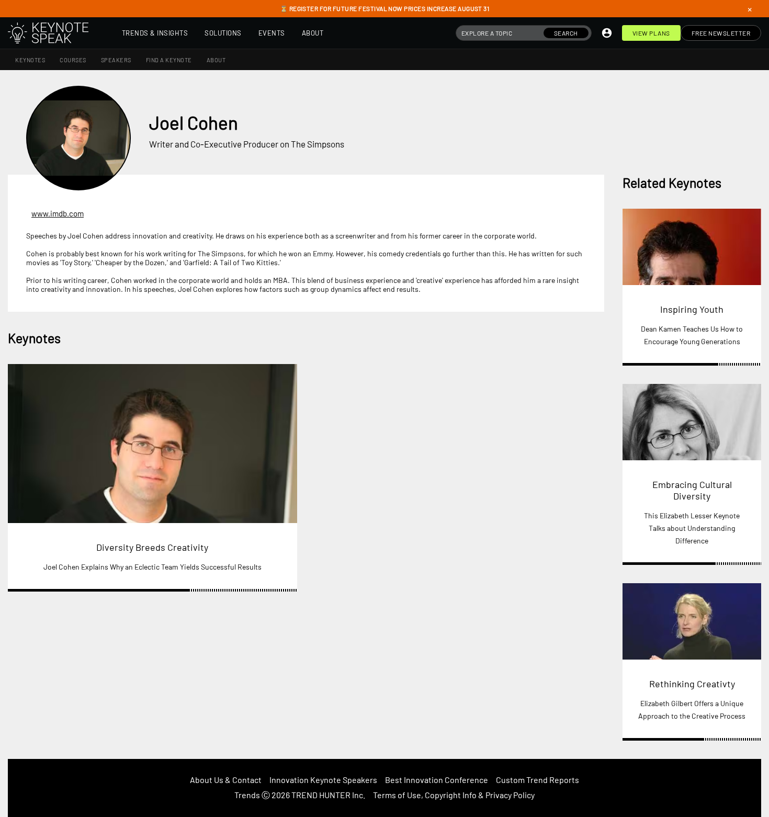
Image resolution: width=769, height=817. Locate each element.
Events (271, 33)
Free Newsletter (721, 33)
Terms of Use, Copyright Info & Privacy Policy (454, 795)
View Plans (651, 33)
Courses (73, 59)
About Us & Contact (226, 780)
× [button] (750, 9)
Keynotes (30, 59)
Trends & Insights (155, 33)
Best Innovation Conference (436, 780)
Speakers (116, 59)
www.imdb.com (57, 213)
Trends (247, 795)
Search (566, 33)
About (313, 33)
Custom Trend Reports (537, 780)
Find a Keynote (169, 59)
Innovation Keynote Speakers (323, 780)
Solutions (223, 33)
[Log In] (607, 33)
